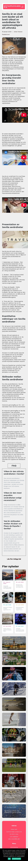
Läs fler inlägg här (14, 559)
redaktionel (6, 34)
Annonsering (14, 847)
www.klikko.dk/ (15, 839)
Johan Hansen (18, 31)
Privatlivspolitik (16, 858)
